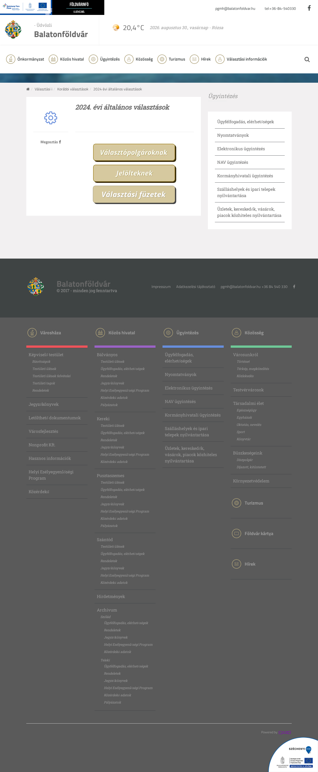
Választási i (43, 89)
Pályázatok (109, 405)
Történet (243, 361)
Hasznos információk (50, 458)
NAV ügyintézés (232, 162)
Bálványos (107, 354)
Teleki (105, 660)
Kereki (103, 418)
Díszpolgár (245, 460)
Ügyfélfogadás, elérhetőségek (245, 121)
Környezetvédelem (251, 481)
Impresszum (161, 286)
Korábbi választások (72, 89)
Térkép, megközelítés (253, 368)
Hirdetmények (111, 596)
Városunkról (245, 354)
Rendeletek (40, 390)
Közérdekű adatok (114, 397)
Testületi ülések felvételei (51, 376)
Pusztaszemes (110, 475)
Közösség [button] (144, 59)
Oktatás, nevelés (249, 424)
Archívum (107, 610)
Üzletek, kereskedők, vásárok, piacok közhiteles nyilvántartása (191, 454)
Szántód (105, 539)
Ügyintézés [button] (109, 59)
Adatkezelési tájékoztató (195, 286)
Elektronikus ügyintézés (241, 148)
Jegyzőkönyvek (44, 404)
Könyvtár (243, 439)
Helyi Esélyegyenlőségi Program (51, 475)
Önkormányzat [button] (30, 59)
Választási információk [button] (246, 59)
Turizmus (176, 59)
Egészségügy (246, 410)
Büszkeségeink (247, 453)
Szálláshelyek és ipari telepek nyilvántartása (187, 431)
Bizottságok (41, 361)
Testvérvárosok (248, 390)
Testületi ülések (44, 368)
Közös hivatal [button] (71, 59)
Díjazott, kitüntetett (251, 467)
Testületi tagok (43, 383)
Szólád (105, 617)
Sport (241, 432)
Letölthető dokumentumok (55, 417)
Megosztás (50, 142)
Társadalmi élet (248, 403)
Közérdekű (39, 491)
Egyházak (244, 417)
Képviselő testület (46, 354)
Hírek (205, 59)
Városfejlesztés (43, 431)
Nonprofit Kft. (42, 444)
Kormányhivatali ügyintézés (245, 175)
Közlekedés (245, 376)
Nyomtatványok (233, 135)
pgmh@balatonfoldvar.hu (235, 8)
